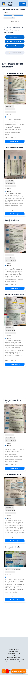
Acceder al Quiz (15, 141)
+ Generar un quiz (18, 671)
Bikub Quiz (10, 3)
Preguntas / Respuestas (14, 657)
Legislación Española (9, 17)
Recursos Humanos (18, 15)
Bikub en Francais (14, 649)
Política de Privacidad (14, 653)
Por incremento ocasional (14, 46)
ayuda (14, 655)
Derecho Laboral (8, 15)
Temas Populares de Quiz (14, 661)
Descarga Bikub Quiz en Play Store (14, 659)
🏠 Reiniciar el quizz (15, 52)
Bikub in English (14, 651)
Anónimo (7, 12)
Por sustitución (14, 37)
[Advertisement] (14, 382)
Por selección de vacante (14, 41)
